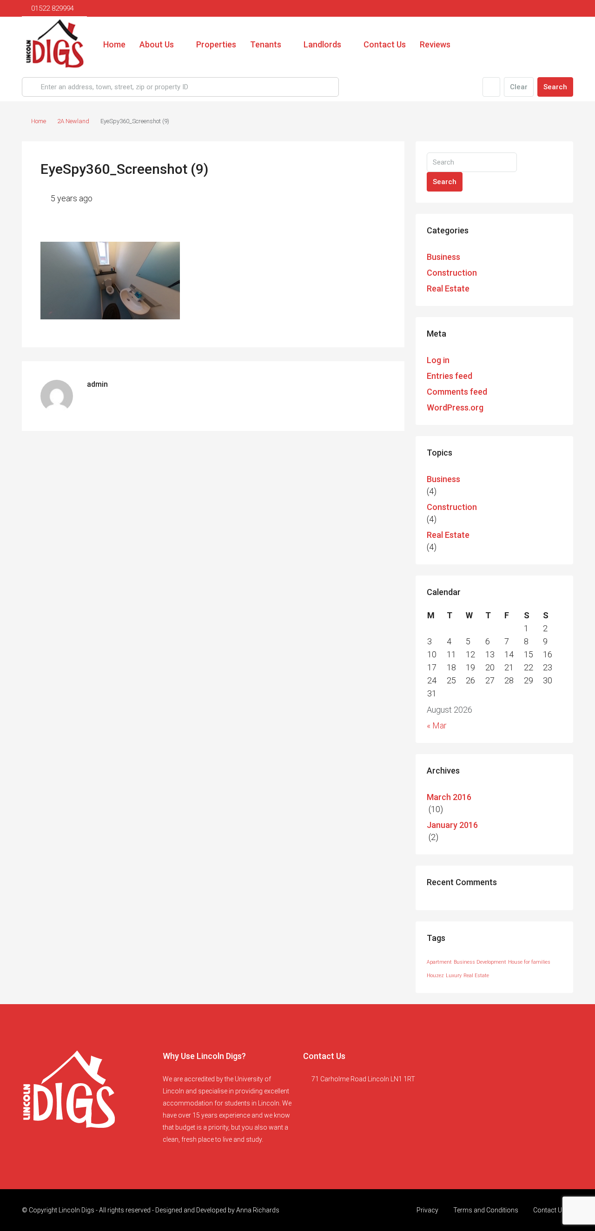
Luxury (454, 976)
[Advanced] (491, 87)
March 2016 (449, 797)
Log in (438, 360)
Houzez (435, 976)
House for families (529, 962)
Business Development (480, 962)
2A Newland (73, 121)
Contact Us (385, 44)
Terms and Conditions (485, 1210)
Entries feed (449, 376)
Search (555, 87)
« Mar (437, 725)
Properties (216, 44)
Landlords (322, 44)
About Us (156, 44)
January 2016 (452, 825)
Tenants (265, 44)
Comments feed (457, 392)
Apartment (439, 962)
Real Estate (448, 288)
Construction (452, 273)
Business (443, 257)
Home (114, 44)
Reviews (435, 44)
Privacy (427, 1210)
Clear (519, 87)
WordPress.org (455, 407)
